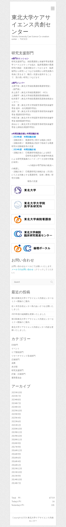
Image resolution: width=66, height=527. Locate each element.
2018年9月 (16, 443)
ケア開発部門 (17, 352)
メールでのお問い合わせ (22, 269)
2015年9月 (16, 476)
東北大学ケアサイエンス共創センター (31, 24)
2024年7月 (16, 403)
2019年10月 (17, 436)
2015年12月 (17, 468)
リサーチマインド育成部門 (23, 356)
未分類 (14, 366)
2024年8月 (16, 399)
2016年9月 (16, 454)
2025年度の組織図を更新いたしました (29, 314)
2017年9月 (16, 447)
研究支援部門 (17, 370)
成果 (14, 363)
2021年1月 (16, 425)
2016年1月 (16, 465)
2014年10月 (17, 479)
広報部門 (15, 359)
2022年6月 (16, 421)
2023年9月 (16, 414)
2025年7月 (16, 396)
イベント (15, 348)
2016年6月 (16, 457)
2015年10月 (17, 472)
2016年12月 (17, 450)
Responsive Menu (52, 8)
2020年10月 (17, 428)
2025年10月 (17, 392)
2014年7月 (16, 483)
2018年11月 (17, 439)
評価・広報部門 (18, 374)
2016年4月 (16, 461)
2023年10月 (17, 410)
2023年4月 (16, 417)
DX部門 (15, 345)
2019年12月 (17, 432)
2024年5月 (16, 407)
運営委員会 (16, 377)
